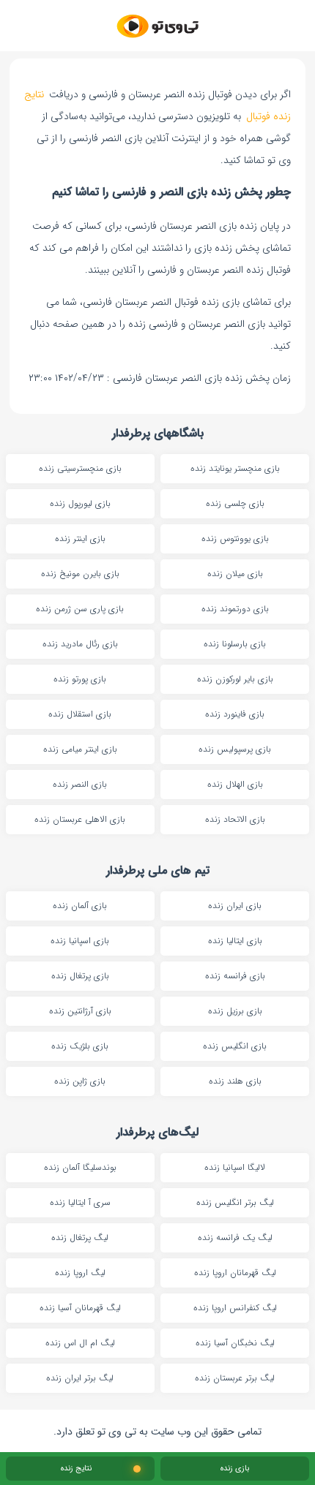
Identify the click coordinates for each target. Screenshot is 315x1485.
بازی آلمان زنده (80, 905)
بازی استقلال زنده (79, 714)
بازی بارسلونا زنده (235, 644)
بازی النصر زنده (80, 784)
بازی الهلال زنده (235, 784)
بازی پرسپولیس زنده (235, 749)
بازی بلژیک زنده (79, 1046)
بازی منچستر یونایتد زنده (235, 468)
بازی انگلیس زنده (235, 1046)
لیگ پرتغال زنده (79, 1237)
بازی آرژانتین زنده (80, 1011)
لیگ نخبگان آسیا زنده (235, 1343)
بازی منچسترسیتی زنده (80, 468)
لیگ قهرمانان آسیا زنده (80, 1308)
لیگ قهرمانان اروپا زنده (235, 1273)
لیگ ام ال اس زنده (80, 1343)
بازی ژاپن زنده (79, 1081)
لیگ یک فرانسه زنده (235, 1237)
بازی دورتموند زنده (235, 609)
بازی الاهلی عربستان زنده (79, 819)
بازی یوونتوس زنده (235, 538)
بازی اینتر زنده (80, 538)
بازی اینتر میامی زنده (80, 749)
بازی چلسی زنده (235, 503)
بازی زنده (234, 1468)
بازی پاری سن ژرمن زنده (80, 609)
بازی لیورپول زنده (80, 503)
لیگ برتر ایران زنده (80, 1378)
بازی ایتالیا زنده (235, 941)
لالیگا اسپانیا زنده (234, 1167)
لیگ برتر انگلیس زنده (235, 1202)
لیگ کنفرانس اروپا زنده (235, 1308)
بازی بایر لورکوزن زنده (235, 679)
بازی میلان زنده (235, 574)
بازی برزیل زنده (235, 1011)
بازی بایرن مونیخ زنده (80, 574)
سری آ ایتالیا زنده (80, 1202)
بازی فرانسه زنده (235, 976)
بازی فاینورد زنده (234, 714)
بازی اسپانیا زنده (80, 941)
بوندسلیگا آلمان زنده (80, 1167)
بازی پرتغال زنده (80, 976)
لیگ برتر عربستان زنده (235, 1378)
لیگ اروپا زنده (80, 1273)
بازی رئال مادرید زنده (80, 644)
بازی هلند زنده (235, 1081)
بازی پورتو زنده (79, 679)
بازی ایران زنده (235, 905)
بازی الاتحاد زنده (235, 819)
